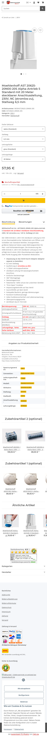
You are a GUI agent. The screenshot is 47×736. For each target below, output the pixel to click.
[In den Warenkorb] (3, 24)
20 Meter (23, 406)
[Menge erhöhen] (42, 193)
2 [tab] (23, 74)
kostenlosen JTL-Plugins (20, 734)
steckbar (23, 401)
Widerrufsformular (9, 603)
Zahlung (5, 616)
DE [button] (27, 2)
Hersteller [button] (6, 572)
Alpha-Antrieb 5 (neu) (27, 373)
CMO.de (36, 734)
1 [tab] (21, 74)
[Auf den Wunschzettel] (40, 30)
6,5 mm (23, 391)
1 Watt (23, 378)
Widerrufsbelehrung (9, 599)
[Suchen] (42, 8)
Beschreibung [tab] (8, 222)
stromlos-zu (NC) (26, 387)
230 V (12, 113)
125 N (23, 396)
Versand (20, 173)
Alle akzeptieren (24, 688)
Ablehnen (24, 702)
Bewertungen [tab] (25, 222)
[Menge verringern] (4, 193)
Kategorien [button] (7, 566)
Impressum (8, 729)
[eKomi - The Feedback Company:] (6, 667)
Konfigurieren (24, 695)
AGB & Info (6, 595)
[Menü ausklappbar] (3, 1)
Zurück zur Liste (8, 17)
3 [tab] (25, 74)
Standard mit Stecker (27, 383)
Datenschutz (19, 729)
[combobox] (23, 129)
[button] (34, 2)
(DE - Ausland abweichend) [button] (25, 185)
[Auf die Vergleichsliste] (34, 30)
